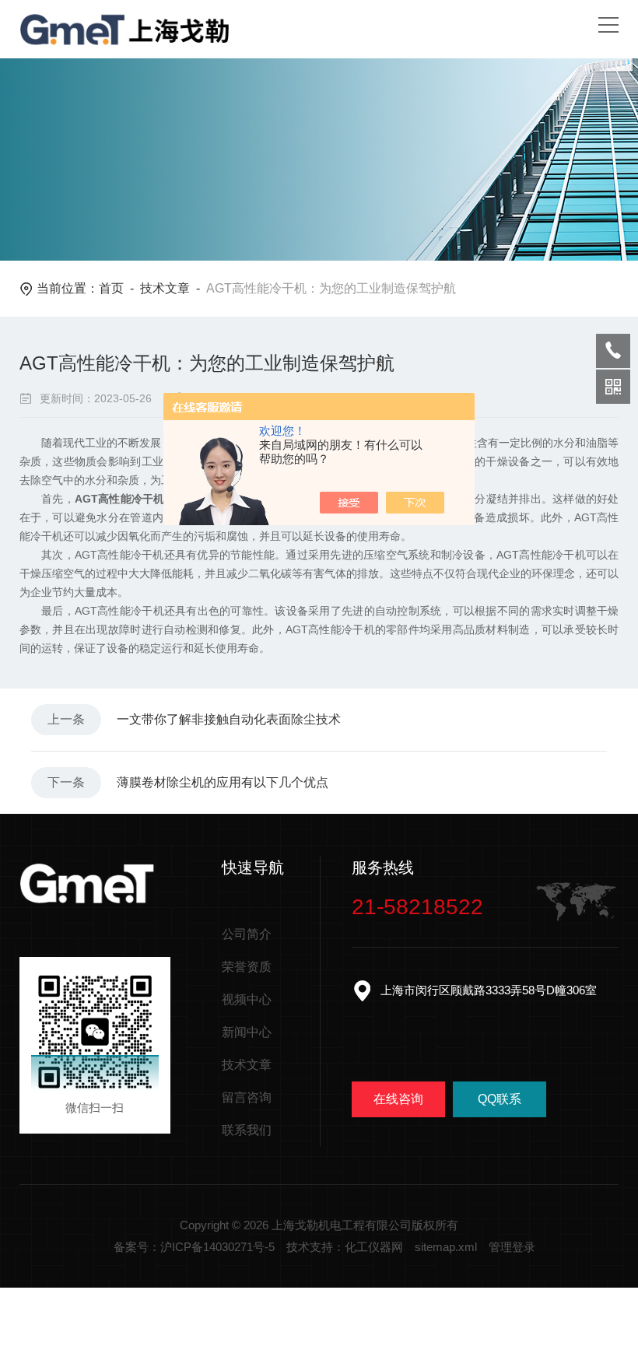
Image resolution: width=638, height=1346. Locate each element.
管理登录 (512, 1246)
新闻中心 (247, 1032)
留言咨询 (247, 1097)
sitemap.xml (446, 1246)
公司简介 (247, 934)
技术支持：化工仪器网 (344, 1246)
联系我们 (247, 1130)
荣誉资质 (247, 966)
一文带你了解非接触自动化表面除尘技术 (229, 719)
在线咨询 (398, 1099)
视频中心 (247, 999)
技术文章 (165, 288)
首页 (111, 288)
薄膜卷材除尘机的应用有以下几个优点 (222, 782)
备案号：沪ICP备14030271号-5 (194, 1246)
